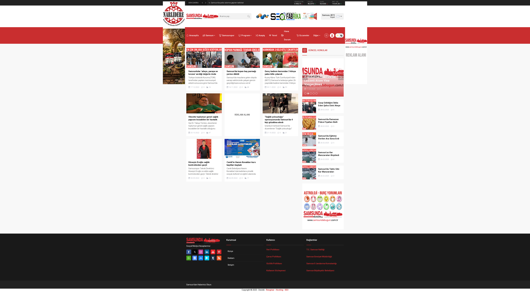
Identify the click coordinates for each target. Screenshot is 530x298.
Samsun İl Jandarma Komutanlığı (321, 263)
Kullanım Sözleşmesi (276, 270)
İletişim (231, 265)
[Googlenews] (194, 258)
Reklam (231, 258)
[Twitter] (194, 252)
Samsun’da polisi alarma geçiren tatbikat (227, 3)
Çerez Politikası (273, 257)
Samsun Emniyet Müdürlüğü (319, 257)
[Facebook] (188, 252)
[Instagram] (200, 252)
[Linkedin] (207, 252)
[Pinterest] (219, 252)
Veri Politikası (272, 249)
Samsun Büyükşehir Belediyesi (320, 270)
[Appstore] (200, 258)
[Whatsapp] (188, 258)
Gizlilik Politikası (274, 263)
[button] (305, 93)
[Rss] (219, 258)
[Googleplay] (207, 258)
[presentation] (305, 77)
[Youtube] (213, 252)
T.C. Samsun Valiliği (315, 249)
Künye (230, 251)
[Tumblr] (213, 258)
